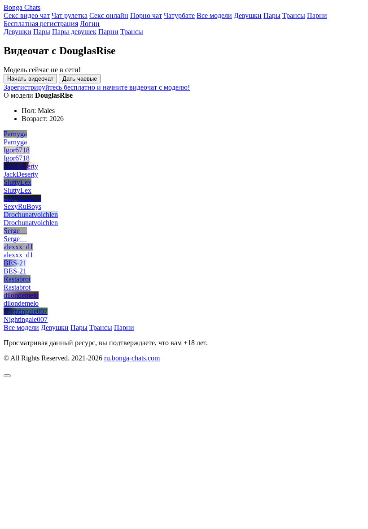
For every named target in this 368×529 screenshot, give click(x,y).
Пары (271, 15)
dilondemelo (21, 295)
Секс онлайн (108, 15)
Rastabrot (17, 279)
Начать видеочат (30, 78)
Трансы (293, 15)
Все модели (214, 15)
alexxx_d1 (18, 247)
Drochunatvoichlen (31, 214)
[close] (7, 375)
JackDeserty (21, 166)
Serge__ (15, 230)
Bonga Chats (22, 7)
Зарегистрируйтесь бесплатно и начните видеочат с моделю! (97, 87)
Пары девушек (74, 31)
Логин (90, 23)
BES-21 (15, 263)
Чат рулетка (70, 15)
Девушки (248, 15)
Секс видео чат (27, 15)
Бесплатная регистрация (41, 23)
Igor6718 (17, 150)
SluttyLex (17, 182)
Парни (317, 15)
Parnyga (15, 134)
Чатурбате (179, 15)
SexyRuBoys (22, 198)
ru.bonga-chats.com (132, 358)
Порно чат (146, 15)
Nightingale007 (26, 311)
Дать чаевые (79, 78)
